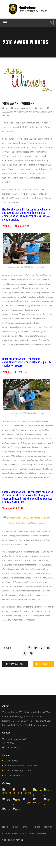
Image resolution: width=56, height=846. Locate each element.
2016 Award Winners (18, 103)
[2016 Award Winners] (28, 81)
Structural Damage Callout (18, 770)
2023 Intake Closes (14, 775)
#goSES (22, 112)
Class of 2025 (11, 760)
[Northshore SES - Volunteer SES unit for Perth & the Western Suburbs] (28, 9)
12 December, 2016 (22, 108)
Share (7, 647)
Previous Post (16, 664)
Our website (12, 747)
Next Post (42, 664)
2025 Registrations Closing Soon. (21, 765)
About (15, 827)
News (40, 108)
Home (5, 827)
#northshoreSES (34, 112)
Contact (47, 827)
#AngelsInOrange (10, 112)
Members (35, 827)
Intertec (18, 840)
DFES (8, 115)
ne (6, 108)
